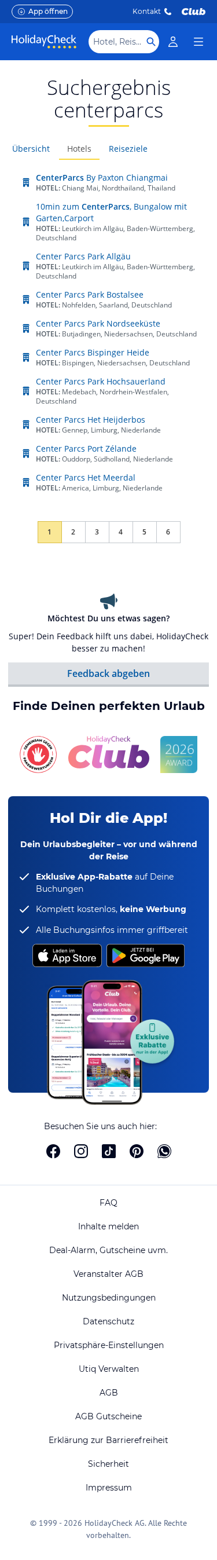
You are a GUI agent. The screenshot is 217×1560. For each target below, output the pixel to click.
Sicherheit (108, 1464)
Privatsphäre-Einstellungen (109, 1345)
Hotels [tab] (79, 148)
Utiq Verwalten (109, 1369)
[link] (173, 41)
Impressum (109, 1487)
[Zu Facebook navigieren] (53, 1151)
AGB (109, 1392)
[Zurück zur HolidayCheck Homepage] (44, 42)
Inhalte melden (108, 1226)
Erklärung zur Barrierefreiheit (108, 1440)
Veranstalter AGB (108, 1274)
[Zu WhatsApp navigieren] (164, 1151)
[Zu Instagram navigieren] (81, 1151)
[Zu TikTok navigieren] (109, 1151)
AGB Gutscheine (108, 1416)
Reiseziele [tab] (128, 148)
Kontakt (147, 11)
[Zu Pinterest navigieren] (136, 1151)
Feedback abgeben (108, 673)
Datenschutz (108, 1321)
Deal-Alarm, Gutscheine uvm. (108, 1250)
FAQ (108, 1203)
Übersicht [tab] (31, 148)
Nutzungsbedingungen (109, 1297)
